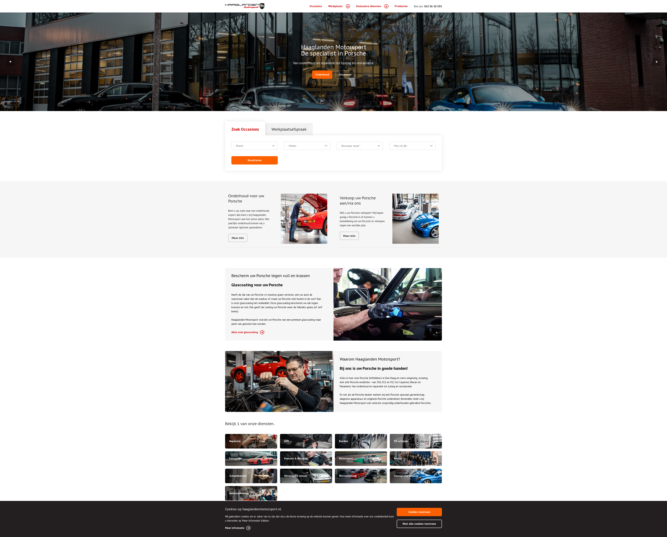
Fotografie (235, 458)
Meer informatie (234, 528)
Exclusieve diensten (368, 6)
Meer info (238, 238)
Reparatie (235, 441)
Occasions (316, 6)
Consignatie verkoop (406, 475)
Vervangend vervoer (295, 475)
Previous (10, 62)
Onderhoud (322, 74)
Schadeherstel (237, 475)
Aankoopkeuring (239, 493)
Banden (343, 441)
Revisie (398, 458)
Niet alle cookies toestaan (419, 523)
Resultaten (255, 160)
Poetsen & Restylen (296, 458)
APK (286, 441)
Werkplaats (335, 6)
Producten (401, 6)
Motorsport (346, 458)
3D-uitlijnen (401, 441)
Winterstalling (347, 475)
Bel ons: (428, 6)
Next (656, 62)
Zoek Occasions (245, 129)
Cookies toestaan (419, 512)
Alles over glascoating (244, 332)
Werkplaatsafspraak (289, 129)
